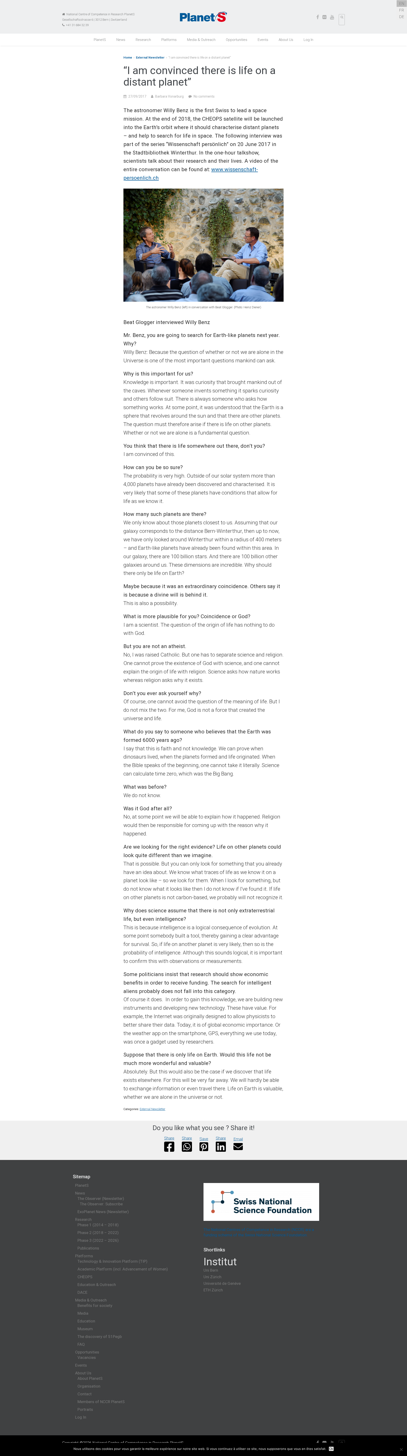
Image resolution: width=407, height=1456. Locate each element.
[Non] (401, 1449)
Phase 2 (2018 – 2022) (98, 1232)
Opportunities (236, 40)
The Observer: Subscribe (101, 1204)
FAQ (81, 1344)
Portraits (85, 1409)
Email (238, 1139)
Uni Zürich (212, 1276)
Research (143, 40)
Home (127, 57)
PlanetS (100, 40)
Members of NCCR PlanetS (101, 1401)
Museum (85, 1328)
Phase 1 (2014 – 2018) (98, 1225)
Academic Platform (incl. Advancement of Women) (122, 1269)
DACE (82, 1292)
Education (86, 1321)
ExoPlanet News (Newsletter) (103, 1211)
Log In (308, 40)
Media (82, 1313)
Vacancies (86, 1357)
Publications (88, 1248)
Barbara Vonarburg (169, 96)
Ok (331, 1449)
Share (169, 1138)
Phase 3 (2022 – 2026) (98, 1240)
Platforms (169, 40)
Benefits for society (94, 1305)
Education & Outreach (96, 1284)
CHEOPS (84, 1276)
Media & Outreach (201, 40)
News (120, 40)
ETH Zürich (213, 1290)
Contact (84, 1394)
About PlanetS (89, 1378)
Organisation (88, 1386)
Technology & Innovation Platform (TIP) (112, 1261)
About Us (286, 40)
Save (203, 1138)
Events (263, 40)
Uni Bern (211, 1270)
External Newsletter (150, 57)
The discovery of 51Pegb (99, 1336)
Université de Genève (222, 1283)
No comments (204, 96)
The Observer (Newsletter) (100, 1198)
